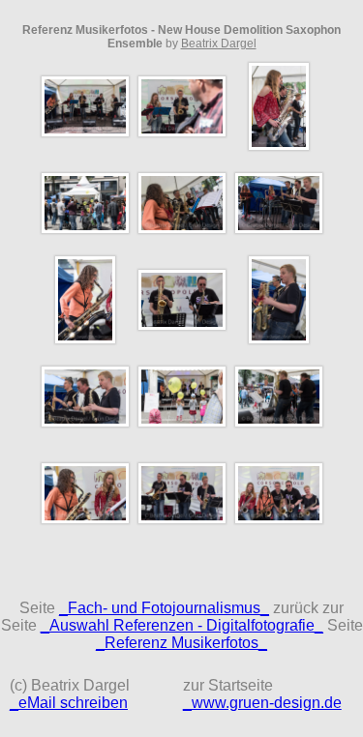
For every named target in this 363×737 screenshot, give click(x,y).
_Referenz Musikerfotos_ (181, 642)
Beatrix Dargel (219, 43)
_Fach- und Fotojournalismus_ (164, 608)
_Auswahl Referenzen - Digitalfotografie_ (182, 625)
